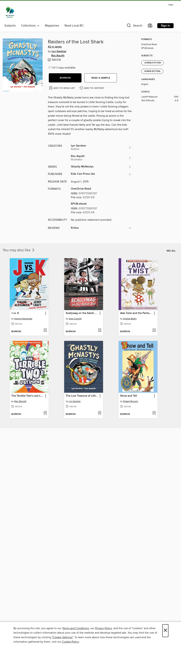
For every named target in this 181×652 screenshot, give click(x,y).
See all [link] (171, 250)
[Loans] (150, 26)
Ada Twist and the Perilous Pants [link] (136, 313)
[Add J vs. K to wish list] (45, 330)
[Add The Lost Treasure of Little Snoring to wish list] (99, 413)
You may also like (17, 250)
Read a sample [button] (100, 77)
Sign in (165, 26)
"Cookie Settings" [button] (62, 637)
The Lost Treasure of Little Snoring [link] (82, 396)
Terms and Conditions (75, 628)
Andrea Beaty (130, 318)
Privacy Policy (103, 628)
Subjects (10, 26)
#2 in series (55, 46)
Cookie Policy (70, 642)
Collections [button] (29, 26)
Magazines (52, 26)
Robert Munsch (130, 401)
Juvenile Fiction (152, 63)
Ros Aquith (58, 55)
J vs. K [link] (15, 313)
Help (170, 5)
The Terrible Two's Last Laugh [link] (27, 396)
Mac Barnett (20, 401)
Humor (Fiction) (152, 71)
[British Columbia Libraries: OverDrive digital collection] (10, 12)
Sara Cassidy (75, 318)
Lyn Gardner (59, 51)
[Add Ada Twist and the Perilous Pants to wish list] (154, 330)
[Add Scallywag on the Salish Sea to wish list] (99, 330)
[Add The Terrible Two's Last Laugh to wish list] (45, 413)
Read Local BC (74, 26)
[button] (134, 26)
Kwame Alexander (23, 318)
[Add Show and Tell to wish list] (154, 413)
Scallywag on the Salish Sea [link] (82, 313)
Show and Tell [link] (128, 396)
